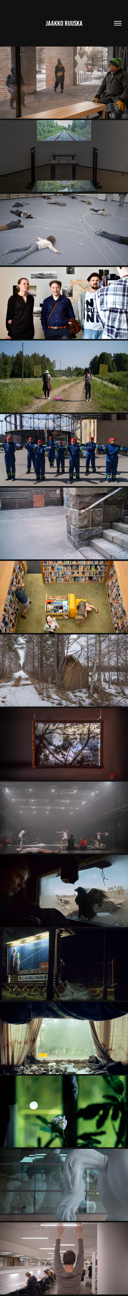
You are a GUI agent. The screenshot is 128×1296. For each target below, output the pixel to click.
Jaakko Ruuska (64, 23)
